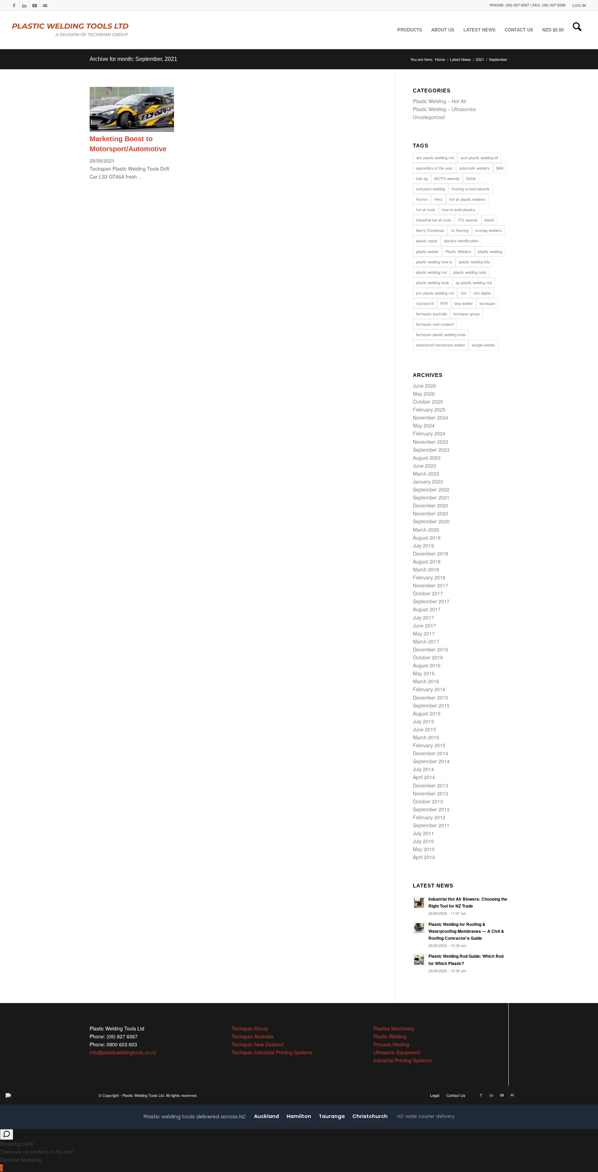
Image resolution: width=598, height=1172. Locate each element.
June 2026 (424, 385)
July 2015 (423, 721)
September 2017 (431, 601)
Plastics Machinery (393, 1028)
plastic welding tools (432, 282)
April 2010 (424, 857)
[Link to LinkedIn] (24, 5)
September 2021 (431, 497)
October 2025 (428, 401)
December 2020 (430, 505)
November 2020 (430, 513)
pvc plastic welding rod (435, 293)
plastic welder (427, 251)
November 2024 (430, 417)
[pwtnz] (84, 30)
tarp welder (463, 303)
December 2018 (430, 553)
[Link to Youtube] (35, 5)
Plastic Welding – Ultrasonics (444, 109)
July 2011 (423, 833)
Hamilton (299, 1116)
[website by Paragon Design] (9, 1095)
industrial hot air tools (433, 220)
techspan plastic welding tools (441, 334)
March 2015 (426, 737)
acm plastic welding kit (479, 157)
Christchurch (370, 1116)
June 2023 (424, 465)
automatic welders (474, 168)
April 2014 (424, 777)
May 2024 (424, 425)
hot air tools (425, 209)
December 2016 (430, 649)
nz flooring (460, 230)
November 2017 (430, 585)
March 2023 (426, 473)
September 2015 (431, 705)
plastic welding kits (474, 261)
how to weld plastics (458, 209)
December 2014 (430, 753)
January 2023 (428, 481)
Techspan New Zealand (257, 1044)
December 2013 (430, 785)
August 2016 (427, 665)
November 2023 (430, 441)
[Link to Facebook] (14, 5)
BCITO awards (447, 178)
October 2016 (428, 657)
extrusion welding (430, 188)
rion (464, 293)
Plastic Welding (390, 1036)
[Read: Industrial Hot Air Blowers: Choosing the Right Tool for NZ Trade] (419, 902)
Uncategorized (429, 117)
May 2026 (424, 393)
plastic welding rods (469, 272)
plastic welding (490, 251)
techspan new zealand (435, 324)
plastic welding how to (434, 261)
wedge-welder (483, 345)
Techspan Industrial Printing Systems (272, 1052)
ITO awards (468, 220)
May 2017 (424, 633)
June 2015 (424, 729)
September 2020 (431, 521)
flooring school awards (471, 188)
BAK (500, 168)
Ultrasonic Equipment (396, 1052)
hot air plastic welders (467, 199)
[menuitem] (577, 5)
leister (489, 220)
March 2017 (426, 641)
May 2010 (424, 849)
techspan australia (431, 313)
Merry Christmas (430, 230)
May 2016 (424, 673)
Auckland (266, 1116)
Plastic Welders (458, 251)
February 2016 (429, 689)
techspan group (466, 313)
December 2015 (430, 697)
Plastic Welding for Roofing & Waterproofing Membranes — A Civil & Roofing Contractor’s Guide (466, 931)
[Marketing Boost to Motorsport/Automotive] (132, 129)
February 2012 (429, 817)
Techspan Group (250, 1028)
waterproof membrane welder (440, 345)
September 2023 (431, 449)
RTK (444, 303)
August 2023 (427, 457)
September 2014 (431, 761)
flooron (422, 199)
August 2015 (427, 713)
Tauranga (332, 1116)
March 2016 (426, 681)
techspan (487, 303)
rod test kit (425, 303)
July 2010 (423, 841)
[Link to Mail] (45, 5)
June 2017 (424, 625)
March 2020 (426, 529)
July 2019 (423, 545)
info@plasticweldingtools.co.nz (123, 1052)
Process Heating (391, 1044)
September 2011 (431, 825)
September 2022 (431, 489)
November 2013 (430, 793)
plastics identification (461, 240)
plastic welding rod (431, 272)
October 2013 (428, 801)
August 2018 (427, 561)
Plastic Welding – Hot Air (439, 101)
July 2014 (423, 769)
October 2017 (428, 593)
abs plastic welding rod (435, 157)
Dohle (471, 178)
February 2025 (429, 409)
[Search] (577, 30)
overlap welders (488, 230)
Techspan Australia (252, 1036)
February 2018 (429, 577)
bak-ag (422, 178)
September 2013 (431, 809)
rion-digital (481, 293)
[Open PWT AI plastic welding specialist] (6, 1134)
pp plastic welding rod (474, 282)
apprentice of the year (434, 168)
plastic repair (426, 240)
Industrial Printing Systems (402, 1060)
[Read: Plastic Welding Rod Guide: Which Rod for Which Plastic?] (419, 960)
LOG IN (579, 5)
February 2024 (429, 433)
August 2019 (427, 537)
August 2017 (427, 609)
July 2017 (423, 617)
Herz (438, 199)
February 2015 (429, 745)
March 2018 (426, 569)
